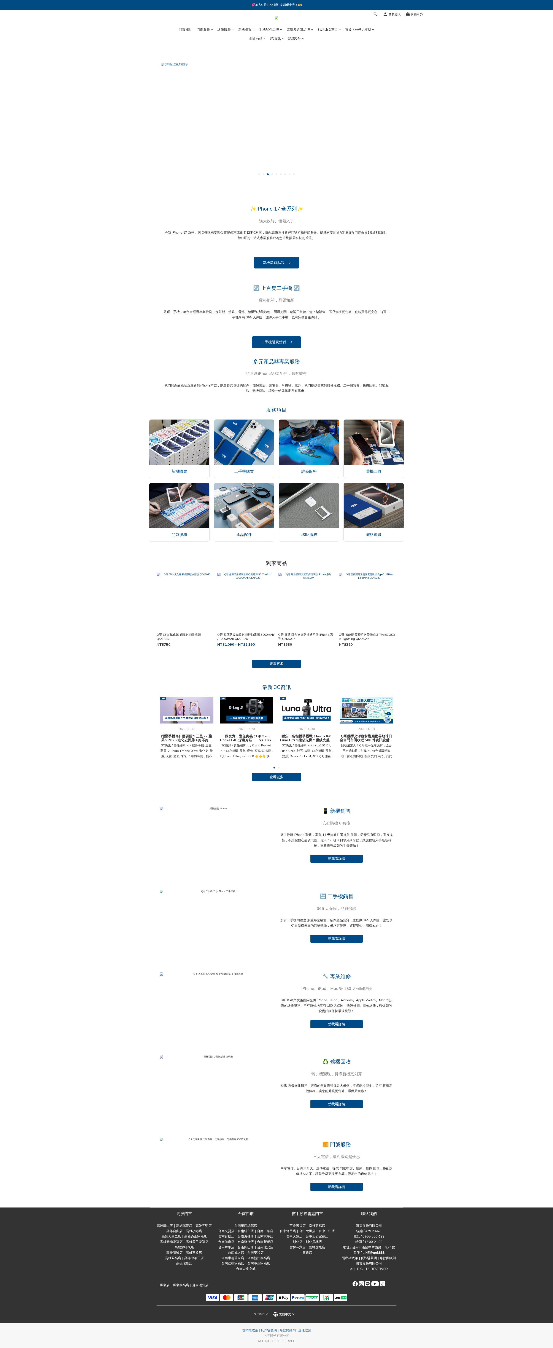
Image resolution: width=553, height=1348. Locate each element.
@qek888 (377, 1253)
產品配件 (244, 534)
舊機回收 (373, 471)
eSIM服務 (308, 534)
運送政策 (304, 1330)
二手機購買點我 (277, 342)
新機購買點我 (277, 262)
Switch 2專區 (328, 29)
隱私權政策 (350, 1258)
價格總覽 (373, 534)
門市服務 (203, 29)
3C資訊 (275, 38)
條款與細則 (388, 1258)
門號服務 (179, 534)
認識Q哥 (294, 38)
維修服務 (224, 29)
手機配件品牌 (269, 29)
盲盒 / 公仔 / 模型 (358, 29)
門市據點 (185, 29)
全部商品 (255, 38)
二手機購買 (244, 471)
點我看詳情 (336, 858)
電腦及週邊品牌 (298, 29)
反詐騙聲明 (369, 1258)
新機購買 (245, 29)
